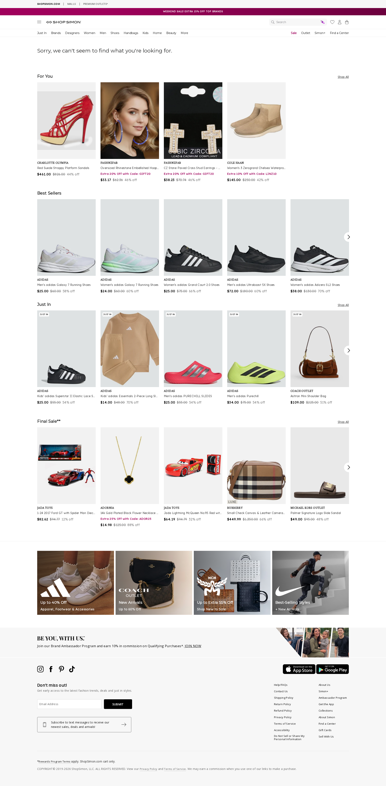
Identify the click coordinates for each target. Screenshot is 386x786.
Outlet (305, 33)
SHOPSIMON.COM (48, 4)
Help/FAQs (281, 685)
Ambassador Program (333, 697)
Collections (326, 710)
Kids (145, 33)
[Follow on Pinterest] (62, 671)
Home (157, 33)
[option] (66, 129)
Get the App (326, 704)
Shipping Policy (284, 697)
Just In (42, 33)
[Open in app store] (299, 673)
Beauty (171, 33)
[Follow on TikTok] (72, 671)
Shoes (115, 33)
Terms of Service (285, 723)
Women (89, 33)
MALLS (71, 4)
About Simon (327, 717)
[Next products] (349, 237)
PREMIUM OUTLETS (95, 4)
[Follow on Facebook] (51, 671)
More (184, 33)
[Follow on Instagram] (40, 671)
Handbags (131, 33)
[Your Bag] (347, 23)
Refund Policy (283, 710)
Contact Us (281, 691)
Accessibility (282, 730)
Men (103, 33)
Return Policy (282, 704)
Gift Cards (325, 730)
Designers (72, 33)
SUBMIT (118, 704)
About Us (324, 685)
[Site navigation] (39, 23)
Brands (56, 33)
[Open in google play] (332, 673)
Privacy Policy (283, 717)
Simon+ (320, 33)
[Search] (298, 22)
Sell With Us (326, 736)
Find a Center (339, 33)
